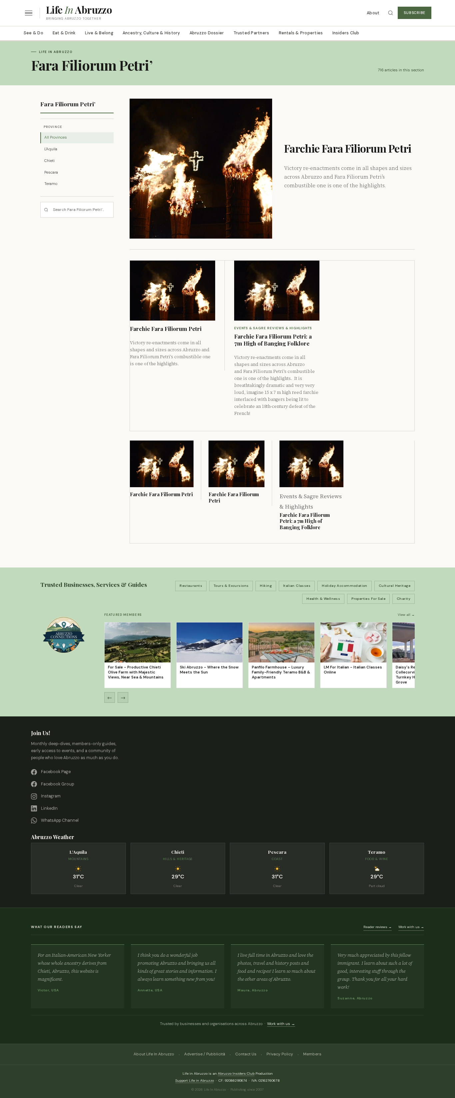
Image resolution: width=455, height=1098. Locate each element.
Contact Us (245, 1054)
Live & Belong (99, 33)
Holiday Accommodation (344, 585)
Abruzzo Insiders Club (236, 1073)
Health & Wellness (323, 598)
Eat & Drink (64, 33)
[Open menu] (29, 13)
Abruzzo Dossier (207, 33)
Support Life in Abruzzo (194, 1080)
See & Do (33, 33)
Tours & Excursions (231, 585)
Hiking (266, 585)
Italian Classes (296, 585)
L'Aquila (50, 149)
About (373, 13)
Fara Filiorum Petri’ (67, 104)
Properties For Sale (368, 598)
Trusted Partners (251, 33)
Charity (403, 598)
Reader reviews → (377, 927)
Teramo (50, 183)
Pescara (51, 172)
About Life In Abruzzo (154, 1054)
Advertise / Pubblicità (204, 1054)
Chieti (49, 160)
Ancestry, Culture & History (151, 33)
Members (312, 1054)
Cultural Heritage (394, 585)
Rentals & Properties (301, 33)
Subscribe (414, 13)
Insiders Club (345, 33)
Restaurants (191, 585)
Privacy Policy (279, 1054)
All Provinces (55, 137)
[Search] (390, 13)
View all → (406, 614)
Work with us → (411, 927)
